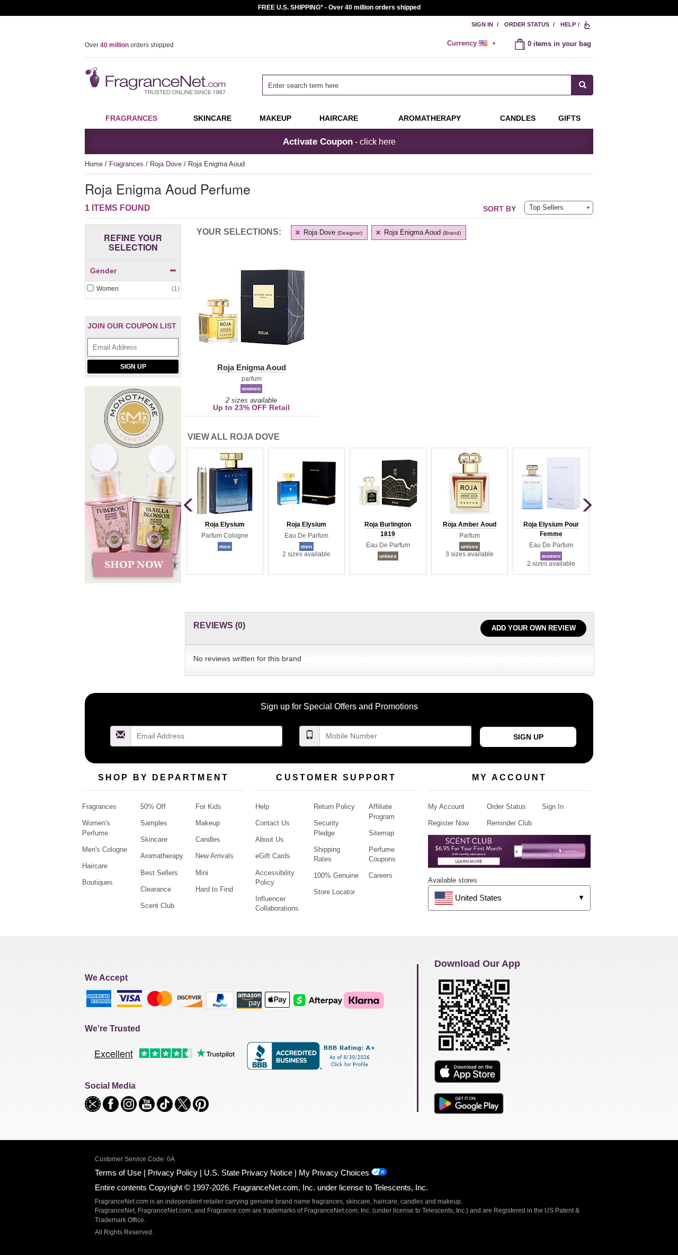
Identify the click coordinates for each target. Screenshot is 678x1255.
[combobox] (427, 85)
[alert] (473, 43)
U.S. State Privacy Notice (248, 1172)
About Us (269, 839)
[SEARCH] (582, 85)
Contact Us (272, 823)
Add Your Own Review (534, 628)
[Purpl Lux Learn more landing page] (509, 855)
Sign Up (133, 366)
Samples (153, 823)
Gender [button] (103, 270)
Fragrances (131, 118)
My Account (446, 807)
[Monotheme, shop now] (133, 490)
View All (234, 436)
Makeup (275, 118)
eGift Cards (272, 856)
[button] (251, 313)
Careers (380, 875)
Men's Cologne (104, 849)
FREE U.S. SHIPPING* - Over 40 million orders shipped (339, 7)
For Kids (208, 807)
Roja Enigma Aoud (421, 232)
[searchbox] (417, 85)
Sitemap (381, 833)
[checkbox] (133, 288)
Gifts (569, 118)
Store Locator (334, 892)
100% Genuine (336, 875)
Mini (201, 873)
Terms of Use (118, 1172)
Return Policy (334, 807)
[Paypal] (220, 999)
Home (94, 164)
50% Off (153, 807)
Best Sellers (159, 873)
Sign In (482, 24)
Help (568, 24)
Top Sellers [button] (546, 207)
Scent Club (157, 906)
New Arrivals (214, 856)
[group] (224, 511)
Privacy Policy (173, 1172)
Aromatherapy (161, 856)
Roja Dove (167, 164)
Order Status (526, 24)
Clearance (155, 889)
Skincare (212, 118)
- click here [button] (339, 141)
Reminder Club (509, 823)
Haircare (338, 118)
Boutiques (97, 882)
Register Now (448, 823)
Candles (207, 839)
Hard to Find (214, 889)
